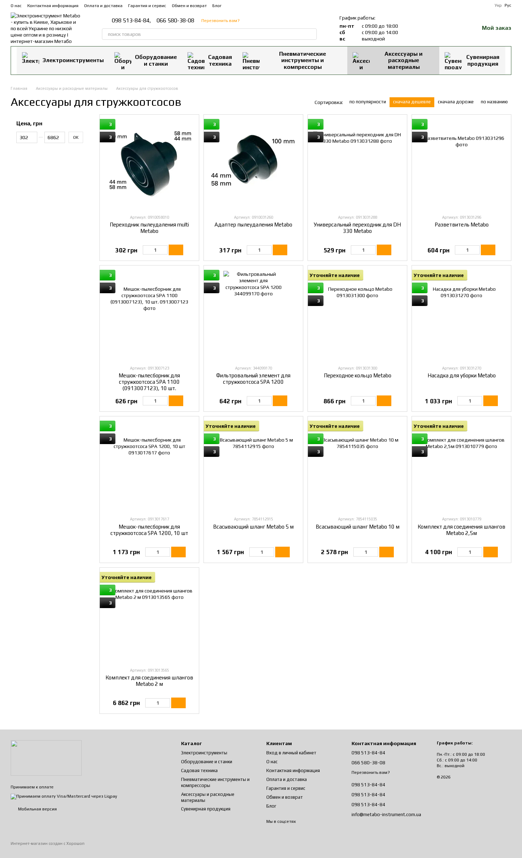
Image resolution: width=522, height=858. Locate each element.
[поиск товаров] (311, 34)
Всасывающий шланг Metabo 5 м (253, 527)
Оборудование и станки (156, 60)
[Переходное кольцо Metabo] (357, 315)
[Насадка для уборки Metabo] (461, 315)
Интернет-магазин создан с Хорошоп (48, 843)
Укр (498, 5)
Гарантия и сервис (147, 5)
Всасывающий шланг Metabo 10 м (357, 527)
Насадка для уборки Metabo (462, 375)
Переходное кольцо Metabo (357, 375)
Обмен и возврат (189, 5)
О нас (16, 5)
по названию (494, 101)
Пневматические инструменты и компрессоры (302, 60)
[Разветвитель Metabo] (461, 164)
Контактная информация (52, 5)
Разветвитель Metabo (462, 225)
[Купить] (176, 250)
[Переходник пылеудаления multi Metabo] (149, 164)
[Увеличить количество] (164, 250)
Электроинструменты (73, 60)
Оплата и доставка (103, 5)
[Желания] (455, 28)
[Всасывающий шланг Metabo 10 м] (357, 466)
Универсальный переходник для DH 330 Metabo (357, 228)
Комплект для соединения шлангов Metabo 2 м (149, 680)
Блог (217, 5)
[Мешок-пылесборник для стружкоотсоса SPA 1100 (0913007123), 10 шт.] (149, 315)
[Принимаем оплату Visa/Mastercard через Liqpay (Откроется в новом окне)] (64, 796)
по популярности (367, 101)
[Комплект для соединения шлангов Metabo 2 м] (149, 617)
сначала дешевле (412, 101)
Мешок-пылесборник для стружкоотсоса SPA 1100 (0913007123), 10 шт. (149, 381)
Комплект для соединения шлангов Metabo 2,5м (461, 530)
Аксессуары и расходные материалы (404, 60)
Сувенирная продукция (482, 60)
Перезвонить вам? (220, 20)
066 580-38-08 (175, 20)
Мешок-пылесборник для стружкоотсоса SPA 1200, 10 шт (149, 530)
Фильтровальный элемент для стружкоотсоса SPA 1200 (253, 378)
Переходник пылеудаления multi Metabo (149, 228)
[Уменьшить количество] (146, 250)
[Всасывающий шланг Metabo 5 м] (253, 466)
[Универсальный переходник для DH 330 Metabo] (357, 164)
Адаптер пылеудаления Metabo (253, 225)
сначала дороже (456, 101)
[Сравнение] (436, 28)
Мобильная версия (37, 809)
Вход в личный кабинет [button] (291, 752)
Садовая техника (220, 60)
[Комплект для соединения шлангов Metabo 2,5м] (461, 466)
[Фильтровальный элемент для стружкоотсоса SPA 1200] (253, 315)
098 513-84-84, (131, 20)
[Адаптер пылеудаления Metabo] (253, 164)
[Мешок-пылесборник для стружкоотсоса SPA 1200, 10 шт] (149, 466)
